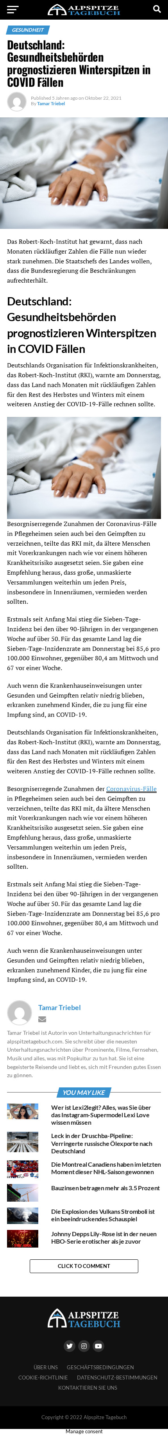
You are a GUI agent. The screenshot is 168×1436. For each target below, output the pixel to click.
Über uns (46, 1367)
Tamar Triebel (51, 103)
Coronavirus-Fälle (131, 788)
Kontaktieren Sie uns (87, 1388)
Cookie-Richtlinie (43, 1377)
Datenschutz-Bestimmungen (117, 1377)
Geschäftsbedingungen (100, 1367)
